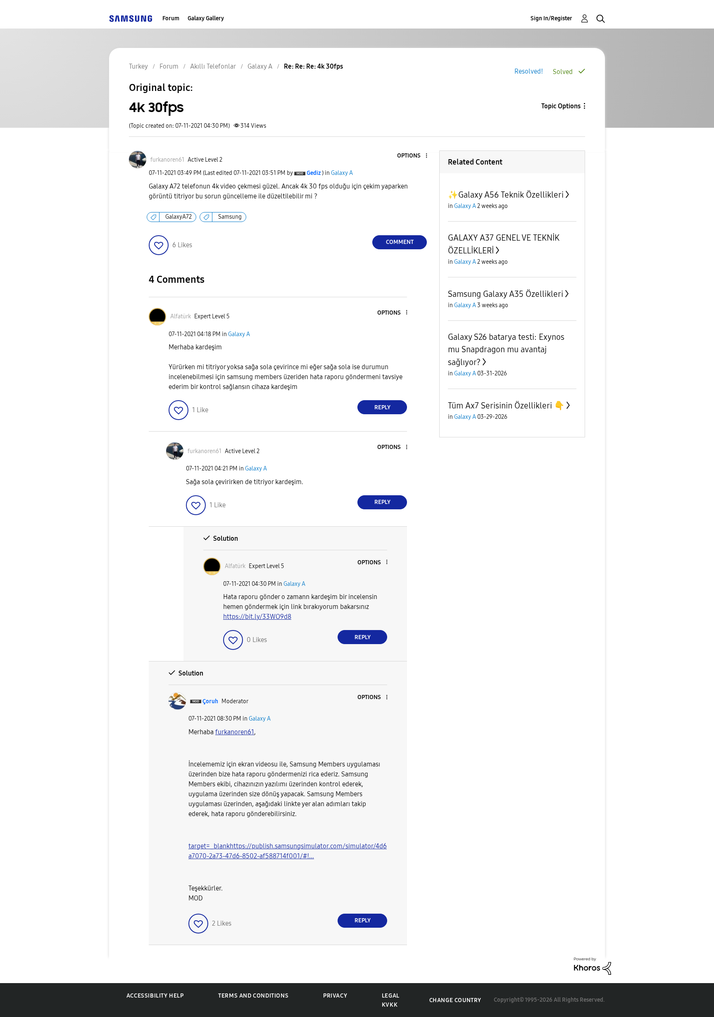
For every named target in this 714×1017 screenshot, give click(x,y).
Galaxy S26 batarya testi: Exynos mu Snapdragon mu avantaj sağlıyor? (506, 349)
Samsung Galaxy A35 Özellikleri (505, 294)
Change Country (455, 1000)
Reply (382, 407)
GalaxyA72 (178, 216)
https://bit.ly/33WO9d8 (257, 617)
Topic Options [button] (561, 106)
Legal (391, 995)
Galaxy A (342, 173)
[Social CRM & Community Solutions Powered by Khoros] (592, 965)
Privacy (335, 995)
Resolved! (528, 71)
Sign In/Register (551, 18)
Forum (170, 18)
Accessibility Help (155, 995)
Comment (400, 242)
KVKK (389, 1004)
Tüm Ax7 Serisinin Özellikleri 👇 (506, 406)
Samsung (230, 216)
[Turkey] (130, 18)
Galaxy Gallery (206, 18)
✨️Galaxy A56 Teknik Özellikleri (506, 195)
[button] (412, 156)
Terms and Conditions (253, 995)
